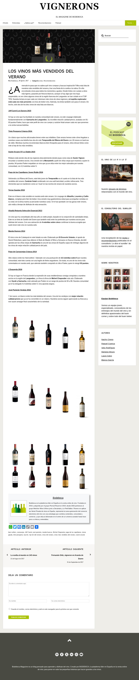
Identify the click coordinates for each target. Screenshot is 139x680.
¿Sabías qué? (29, 23)
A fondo (5, 23)
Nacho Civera (107, 339)
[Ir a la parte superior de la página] (69, 639)
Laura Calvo (106, 356)
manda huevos (47, 532)
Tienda (129, 23)
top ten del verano (35, 535)
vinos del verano (47, 535)
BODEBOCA (84, 667)
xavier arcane (80, 535)
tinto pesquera (18, 535)
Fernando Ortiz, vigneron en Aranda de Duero (67, 554)
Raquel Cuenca (108, 344)
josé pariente (37, 532)
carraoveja (20, 532)
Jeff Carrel (28, 532)
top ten (26, 535)
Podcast (58, 23)
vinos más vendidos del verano (64, 535)
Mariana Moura (108, 352)
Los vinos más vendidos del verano (41, 74)
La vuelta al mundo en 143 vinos (24, 552)
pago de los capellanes (73, 532)
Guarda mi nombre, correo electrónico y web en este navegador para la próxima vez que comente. (45, 609)
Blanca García (107, 360)
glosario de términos (117, 189)
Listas (41, 81)
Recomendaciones (44, 23)
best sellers (12, 532)
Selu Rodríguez (108, 348)
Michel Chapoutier (59, 532)
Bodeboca (58, 497)
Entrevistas (16, 23)
